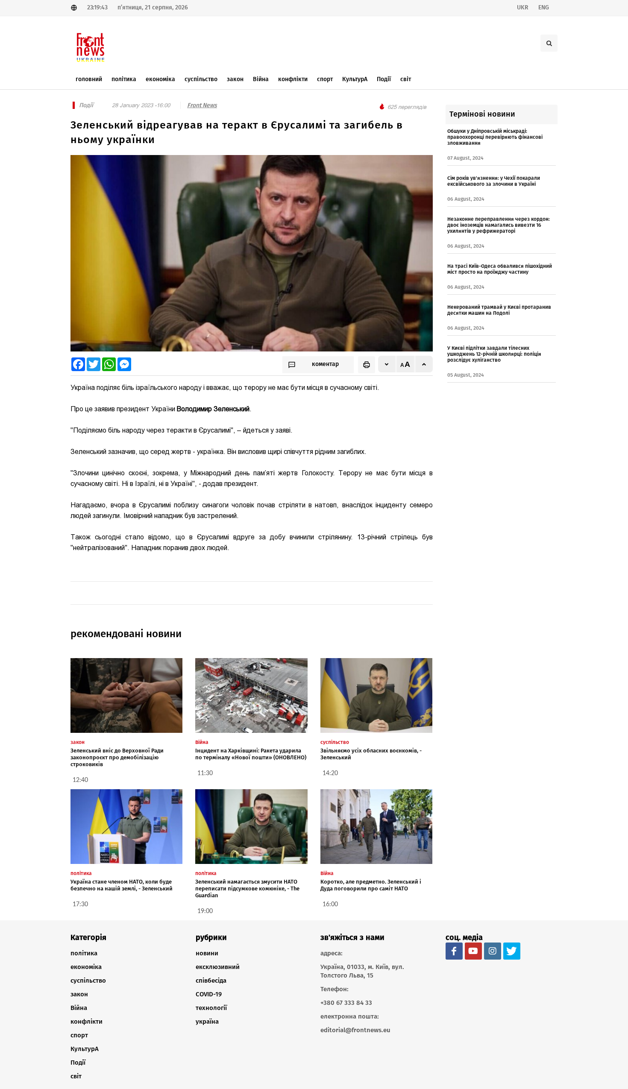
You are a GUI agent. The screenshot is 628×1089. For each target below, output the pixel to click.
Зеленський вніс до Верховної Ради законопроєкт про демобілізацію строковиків (117, 757)
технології (211, 1008)
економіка (86, 967)
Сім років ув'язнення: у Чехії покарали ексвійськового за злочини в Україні (493, 181)
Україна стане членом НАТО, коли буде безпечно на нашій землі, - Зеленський (121, 885)
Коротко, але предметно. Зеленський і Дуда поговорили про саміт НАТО (370, 885)
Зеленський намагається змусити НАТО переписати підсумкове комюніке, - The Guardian (247, 888)
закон (79, 994)
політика (83, 953)
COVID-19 (209, 994)
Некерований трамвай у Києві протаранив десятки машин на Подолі (499, 310)
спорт (79, 1035)
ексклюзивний (218, 967)
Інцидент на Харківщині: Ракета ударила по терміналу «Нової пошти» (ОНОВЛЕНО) (250, 754)
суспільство (88, 980)
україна (207, 1021)
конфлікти (86, 1021)
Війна (78, 1008)
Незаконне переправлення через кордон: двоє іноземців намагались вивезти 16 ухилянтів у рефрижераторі (498, 225)
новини (207, 953)
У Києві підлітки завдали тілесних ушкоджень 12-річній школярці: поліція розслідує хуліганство (494, 354)
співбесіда (211, 980)
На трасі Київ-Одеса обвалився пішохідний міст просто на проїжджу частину (499, 269)
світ (76, 1076)
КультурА (84, 1049)
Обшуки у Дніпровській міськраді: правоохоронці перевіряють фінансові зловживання (495, 137)
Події (77, 1062)
